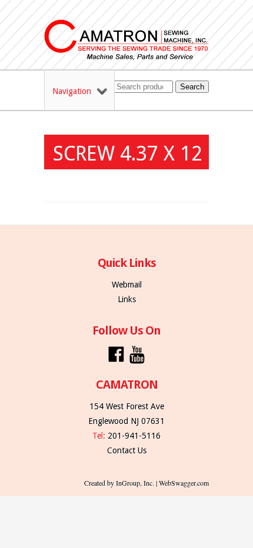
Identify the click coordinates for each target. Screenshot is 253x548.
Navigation (71, 91)
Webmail (127, 284)
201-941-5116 (134, 435)
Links (127, 299)
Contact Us (127, 450)
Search (192, 86)
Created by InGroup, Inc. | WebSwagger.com (146, 482)
